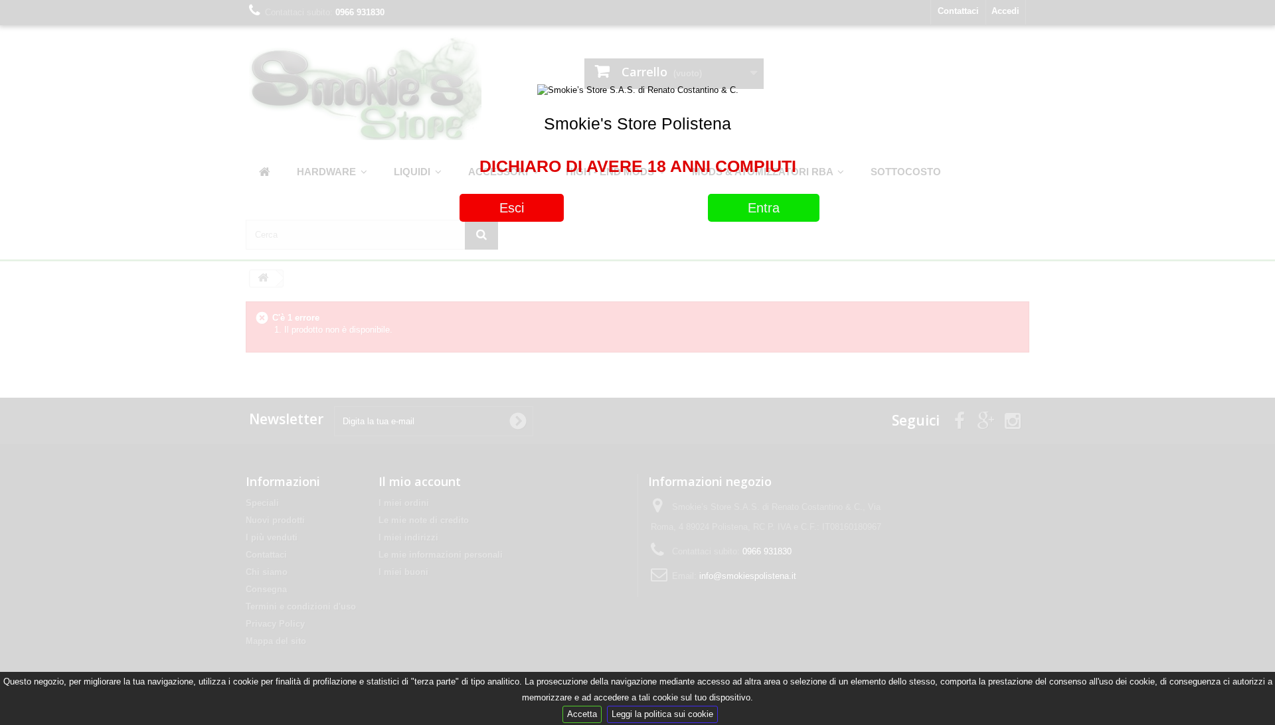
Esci (511, 208)
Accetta (582, 714)
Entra (764, 208)
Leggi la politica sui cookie (662, 714)
